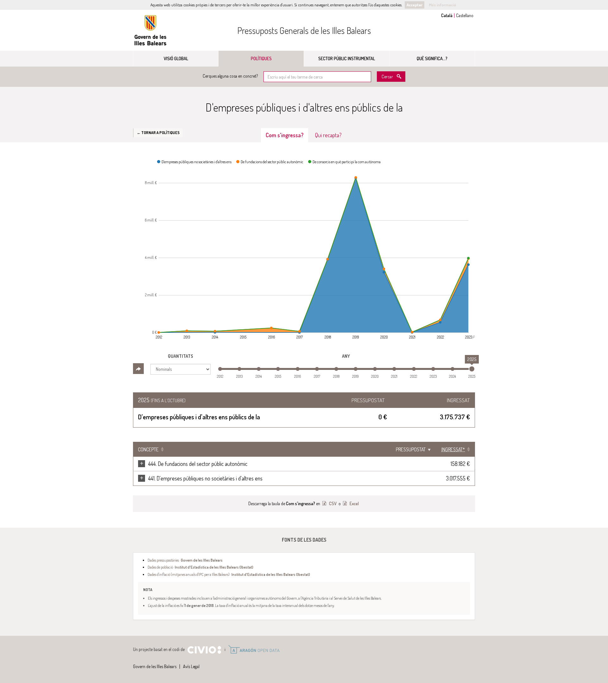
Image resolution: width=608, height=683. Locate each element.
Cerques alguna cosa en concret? (230, 76)
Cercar (387, 76)
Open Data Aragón (254, 649)
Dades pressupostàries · (185, 560)
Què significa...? (432, 58)
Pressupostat (411, 449)
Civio (204, 650)
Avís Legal (191, 666)
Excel (354, 503)
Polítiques (261, 58)
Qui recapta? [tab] (328, 135)
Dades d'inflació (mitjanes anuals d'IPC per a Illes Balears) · (229, 574)
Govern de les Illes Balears (150, 30)
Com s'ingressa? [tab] (284, 135)
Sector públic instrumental (346, 58)
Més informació (442, 4)
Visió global (176, 58)
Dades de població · (200, 567)
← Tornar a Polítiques (158, 132)
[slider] (472, 369)
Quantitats (180, 356)
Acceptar (414, 4)
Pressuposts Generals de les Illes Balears (304, 30)
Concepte (148, 449)
